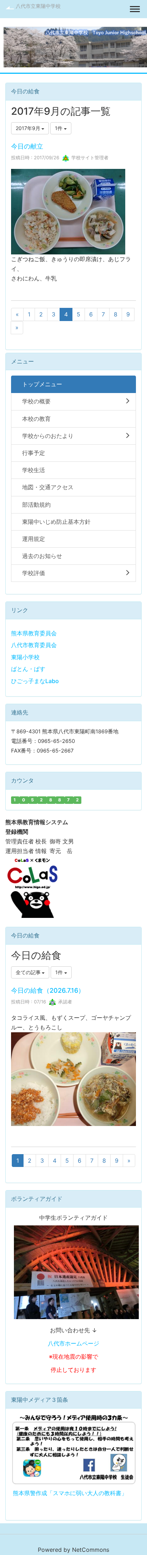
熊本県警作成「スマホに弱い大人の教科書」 (70, 1493)
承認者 (64, 1001)
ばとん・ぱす (28, 668)
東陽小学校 (25, 657)
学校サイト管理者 (89, 157)
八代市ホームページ (73, 1343)
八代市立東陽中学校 (38, 6)
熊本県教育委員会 (34, 633)
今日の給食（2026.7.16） (48, 990)
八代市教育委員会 (34, 645)
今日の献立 (27, 146)
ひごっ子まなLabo (35, 680)
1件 (59, 128)
